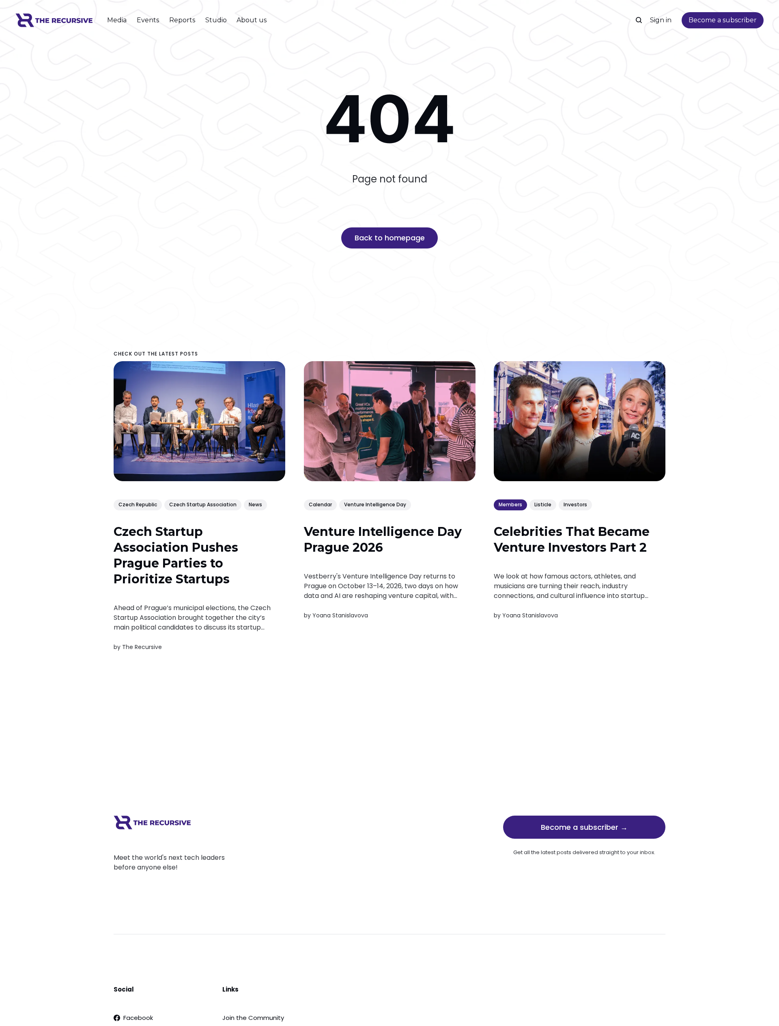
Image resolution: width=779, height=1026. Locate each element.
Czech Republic (137, 504)
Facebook (138, 1017)
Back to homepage (390, 238)
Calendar (320, 504)
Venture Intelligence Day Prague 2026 (383, 539)
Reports (182, 20)
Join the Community (253, 1017)
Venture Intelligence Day (375, 504)
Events (148, 20)
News (255, 504)
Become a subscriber (723, 20)
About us (252, 20)
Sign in (660, 20)
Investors (575, 504)
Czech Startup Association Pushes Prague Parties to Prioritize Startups (176, 555)
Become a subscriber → (584, 827)
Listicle (542, 504)
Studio (216, 20)
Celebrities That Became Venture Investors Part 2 (572, 539)
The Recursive (142, 647)
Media (117, 20)
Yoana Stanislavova (340, 615)
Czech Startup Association (203, 504)
